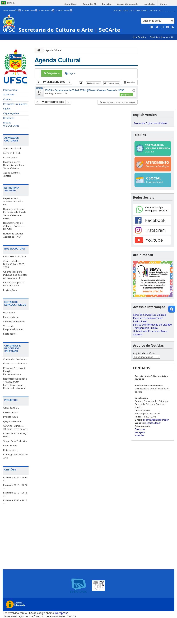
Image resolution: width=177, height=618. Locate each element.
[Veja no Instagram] (167, 27)
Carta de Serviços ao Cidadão (149, 314)
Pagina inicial (10, 89)
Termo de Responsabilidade (13, 327)
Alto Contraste (139, 10)
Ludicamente (10, 445)
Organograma (11, 113)
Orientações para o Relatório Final (14, 284)
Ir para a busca (46, 10)
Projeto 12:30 (10, 416)
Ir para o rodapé (64, 10)
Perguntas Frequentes (15, 103)
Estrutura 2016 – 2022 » (15, 486)
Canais (163, 4)
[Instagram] (152, 233)
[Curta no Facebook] (152, 27)
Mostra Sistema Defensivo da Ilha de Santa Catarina (14, 165)
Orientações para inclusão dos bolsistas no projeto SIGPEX (15, 274)
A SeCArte (8, 94)
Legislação (149, 4)
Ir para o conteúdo (11, 10)
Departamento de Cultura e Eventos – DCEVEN (13, 226)
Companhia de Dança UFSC (15, 435)
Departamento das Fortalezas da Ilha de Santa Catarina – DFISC (14, 213)
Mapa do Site (156, 10)
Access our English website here (150, 123)
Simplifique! (70, 4)
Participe (106, 4)
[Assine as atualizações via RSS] (172, 27)
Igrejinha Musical (12, 421)
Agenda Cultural (12, 148)
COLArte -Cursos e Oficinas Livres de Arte (15, 427)
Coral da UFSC (11, 407)
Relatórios (8, 117)
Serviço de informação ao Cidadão (152, 324)
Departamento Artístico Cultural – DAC (13, 201)
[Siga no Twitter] (157, 27)
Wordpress (61, 613)
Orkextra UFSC (11, 412)
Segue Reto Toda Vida (15, 441)
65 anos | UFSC (12, 152)
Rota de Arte (10, 450)
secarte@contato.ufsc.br (156, 419)
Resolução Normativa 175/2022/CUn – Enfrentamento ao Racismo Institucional (15, 383)
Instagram (140, 432)
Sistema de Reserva (14, 321)
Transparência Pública (145, 328)
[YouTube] (152, 243)
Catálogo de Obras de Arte (15, 456)
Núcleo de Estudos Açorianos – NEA (13, 235)
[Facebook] (152, 224)
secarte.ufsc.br (153, 422)
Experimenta (10, 157)
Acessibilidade (121, 10)
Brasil (11, 2)
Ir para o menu (29, 10)
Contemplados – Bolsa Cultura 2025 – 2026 (14, 264)
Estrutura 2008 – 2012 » (15, 502)
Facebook (140, 429)
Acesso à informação (127, 4)
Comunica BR (89, 4)
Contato (7, 99)
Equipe (7, 108)
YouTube (139, 435)
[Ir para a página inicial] (38, 50)
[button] (117, 102)
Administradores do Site (162, 37)
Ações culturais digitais (11, 174)
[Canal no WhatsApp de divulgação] (152, 214)
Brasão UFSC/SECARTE (11, 124)
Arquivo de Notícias (144, 353)
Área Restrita (139, 37)
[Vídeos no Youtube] (162, 27)
